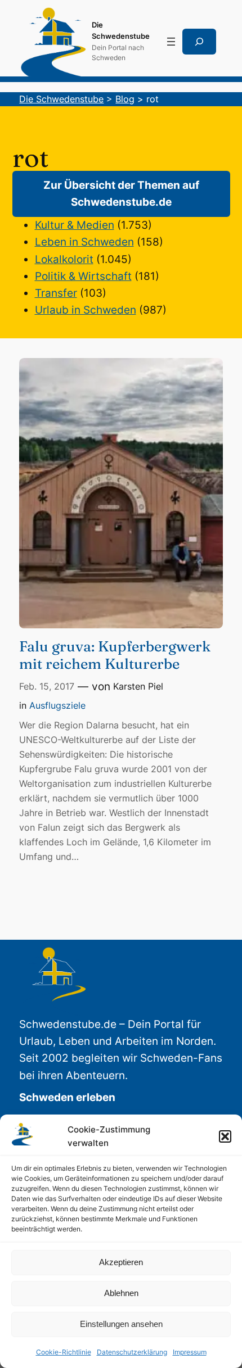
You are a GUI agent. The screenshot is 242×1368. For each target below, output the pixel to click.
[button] (225, 1136)
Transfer (56, 293)
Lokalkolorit (64, 259)
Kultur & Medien (74, 225)
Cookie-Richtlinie (63, 1352)
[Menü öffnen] (171, 41)
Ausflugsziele (57, 705)
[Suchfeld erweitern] (199, 42)
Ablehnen (121, 1293)
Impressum (190, 1352)
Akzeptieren (121, 1262)
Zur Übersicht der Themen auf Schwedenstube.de (121, 194)
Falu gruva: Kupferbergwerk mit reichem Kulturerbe (114, 655)
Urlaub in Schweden (85, 310)
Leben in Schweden (84, 241)
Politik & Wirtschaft (83, 276)
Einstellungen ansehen (121, 1324)
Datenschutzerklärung (132, 1352)
